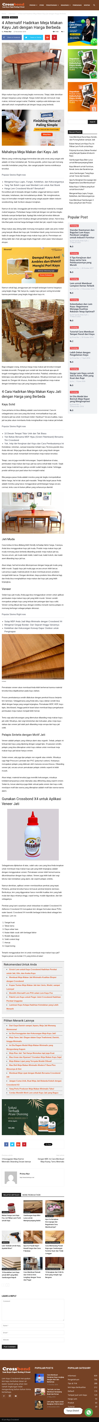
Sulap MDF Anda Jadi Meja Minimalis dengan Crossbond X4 (33, 621)
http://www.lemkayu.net (27, 1177)
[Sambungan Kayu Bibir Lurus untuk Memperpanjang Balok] (32, 1206)
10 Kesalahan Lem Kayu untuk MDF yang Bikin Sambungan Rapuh (10, 1274)
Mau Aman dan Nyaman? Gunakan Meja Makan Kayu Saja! (35, 1057)
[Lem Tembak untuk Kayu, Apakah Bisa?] (11, 1237)
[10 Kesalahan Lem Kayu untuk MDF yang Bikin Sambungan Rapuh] (11, 1263)
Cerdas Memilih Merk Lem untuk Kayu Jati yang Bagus (33, 1093)
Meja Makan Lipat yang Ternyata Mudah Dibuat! (30, 1061)
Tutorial (71, 1406)
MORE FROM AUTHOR (31, 1195)
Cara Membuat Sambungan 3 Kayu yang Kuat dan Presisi (81, 201)
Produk (32, 5)
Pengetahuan (51, 5)
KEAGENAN (65, 5)
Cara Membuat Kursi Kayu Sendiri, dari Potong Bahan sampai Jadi (83, 138)
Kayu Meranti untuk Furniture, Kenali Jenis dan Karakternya (81, 168)
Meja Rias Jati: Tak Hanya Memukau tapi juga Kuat (31, 1053)
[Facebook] (4, 1396)
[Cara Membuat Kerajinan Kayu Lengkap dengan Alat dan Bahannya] (40, 1378)
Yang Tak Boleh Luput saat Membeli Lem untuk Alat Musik (32, 185)
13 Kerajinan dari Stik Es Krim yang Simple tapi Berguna (54, 1274)
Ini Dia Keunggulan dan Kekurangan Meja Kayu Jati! (32, 1033)
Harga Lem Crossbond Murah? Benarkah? (24, 188)
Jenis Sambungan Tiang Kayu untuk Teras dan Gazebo (81, 174)
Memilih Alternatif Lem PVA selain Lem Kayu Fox (31, 993)
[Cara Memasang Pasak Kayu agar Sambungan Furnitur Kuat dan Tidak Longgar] (54, 1237)
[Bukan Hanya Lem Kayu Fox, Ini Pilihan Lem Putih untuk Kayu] (11, 1206)
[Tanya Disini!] (88, 1412)
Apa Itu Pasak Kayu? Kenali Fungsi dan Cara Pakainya (32, 1248)
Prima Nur (7, 32)
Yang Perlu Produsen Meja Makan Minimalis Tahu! (31, 1089)
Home (4, 14)
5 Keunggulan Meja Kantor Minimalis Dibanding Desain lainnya (16, 1160)
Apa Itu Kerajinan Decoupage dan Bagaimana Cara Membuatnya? (82, 181)
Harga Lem (72, 1399)
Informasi (12, 14)
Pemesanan (77, 5)
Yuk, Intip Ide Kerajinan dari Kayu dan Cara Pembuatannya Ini (34, 443)
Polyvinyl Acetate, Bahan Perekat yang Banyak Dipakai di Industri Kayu (83, 153)
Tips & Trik (14, 17)
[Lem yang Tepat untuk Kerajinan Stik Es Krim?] (40, 1405)
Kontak (87, 5)
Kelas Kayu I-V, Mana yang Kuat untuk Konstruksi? (82, 188)
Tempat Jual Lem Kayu (77, 1395)
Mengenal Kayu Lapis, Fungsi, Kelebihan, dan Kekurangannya (34, 182)
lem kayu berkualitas (52, 1242)
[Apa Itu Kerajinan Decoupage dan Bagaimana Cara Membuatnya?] (54, 1208)
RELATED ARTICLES (11, 1195)
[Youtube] (16, 1396)
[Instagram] (10, 1396)
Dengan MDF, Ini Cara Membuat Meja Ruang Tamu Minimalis (51, 1160)
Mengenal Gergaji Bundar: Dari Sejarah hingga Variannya (31, 625)
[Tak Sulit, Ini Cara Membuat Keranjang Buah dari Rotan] (40, 1391)
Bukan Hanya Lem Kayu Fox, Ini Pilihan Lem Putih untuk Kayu (11, 1218)
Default (71, 1391)
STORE (41, 5)
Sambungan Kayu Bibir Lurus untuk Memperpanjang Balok (31, 1218)
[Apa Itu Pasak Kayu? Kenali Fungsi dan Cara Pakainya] (32, 1237)
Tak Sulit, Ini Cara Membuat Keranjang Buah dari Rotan (54, 1392)
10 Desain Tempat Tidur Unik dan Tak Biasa (25, 433)
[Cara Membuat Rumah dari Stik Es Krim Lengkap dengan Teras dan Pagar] (32, 1263)
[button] (94, 5)
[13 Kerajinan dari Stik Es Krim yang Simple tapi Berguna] (54, 1263)
